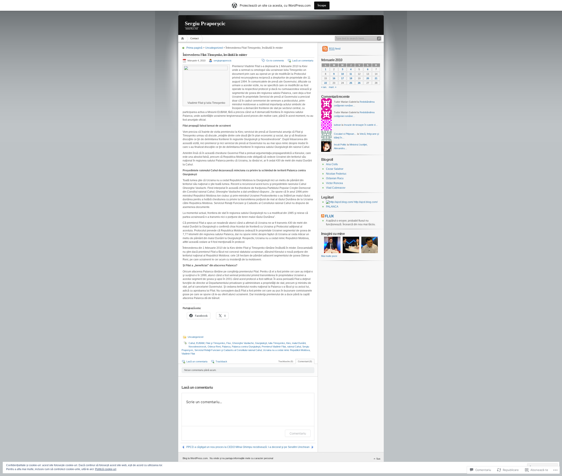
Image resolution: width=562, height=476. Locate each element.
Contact (194, 38)
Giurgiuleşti (261, 343)
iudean (337, 124)
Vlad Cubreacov (335, 187)
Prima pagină (183, 38)
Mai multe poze (329, 256)
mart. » (332, 87)
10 (342, 74)
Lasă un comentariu (302, 60)
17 (342, 78)
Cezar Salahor (334, 168)
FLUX (329, 216)
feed (334, 48)
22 (325, 83)
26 (359, 83)
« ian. (324, 87)
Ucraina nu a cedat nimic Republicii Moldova (286, 350)
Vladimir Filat (188, 353)
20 (367, 78)
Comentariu (298, 433)
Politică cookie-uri (105, 469)
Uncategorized (214, 47)
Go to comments (275, 60)
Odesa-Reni (214, 346)
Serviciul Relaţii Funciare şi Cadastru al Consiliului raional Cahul (228, 350)
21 (376, 78)
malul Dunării (299, 343)
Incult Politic (340, 144)
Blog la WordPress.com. (195, 458)
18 (350, 78)
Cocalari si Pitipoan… (345, 133)
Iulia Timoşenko (276, 343)
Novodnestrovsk (197, 346)
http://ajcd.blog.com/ (365, 202)
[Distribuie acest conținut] (322, 216)
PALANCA (332, 206)
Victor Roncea (334, 183)
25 (350, 83)
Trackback (221, 361)
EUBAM (200, 343)
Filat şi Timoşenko (215, 343)
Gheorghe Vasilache (243, 343)
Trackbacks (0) (285, 361)
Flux (228, 343)
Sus (378, 458)
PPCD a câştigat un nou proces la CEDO (210, 447)
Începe (322, 5)
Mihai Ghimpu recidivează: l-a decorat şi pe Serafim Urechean (273, 447)
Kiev (288, 343)
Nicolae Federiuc (336, 173)
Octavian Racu (335, 178)
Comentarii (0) (305, 361)
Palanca (226, 346)
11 (350, 74)
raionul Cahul (294, 346)
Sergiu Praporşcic (205, 23)
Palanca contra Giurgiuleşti (246, 346)
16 (334, 78)
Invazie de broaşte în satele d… (361, 124)
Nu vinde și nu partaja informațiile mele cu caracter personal (241, 458)
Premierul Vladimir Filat (274, 346)
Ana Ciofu (332, 164)
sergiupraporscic (223, 60)
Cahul (192, 343)
